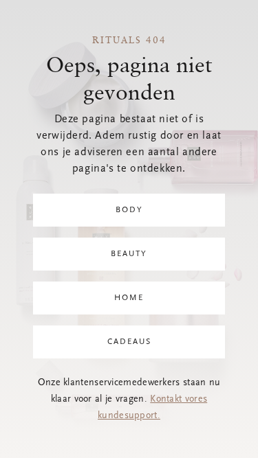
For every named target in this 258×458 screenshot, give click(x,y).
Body (129, 210)
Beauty (129, 254)
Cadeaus (129, 342)
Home (129, 298)
